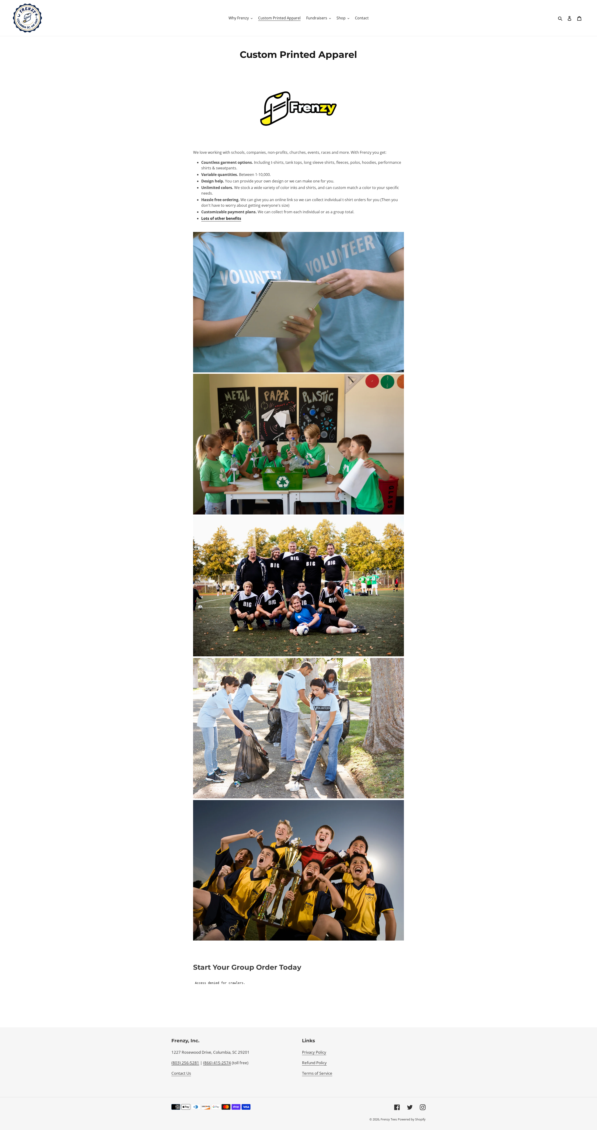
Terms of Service (317, 1073)
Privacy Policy (314, 1052)
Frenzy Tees (389, 1119)
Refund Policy (314, 1062)
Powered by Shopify (412, 1119)
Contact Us (181, 1073)
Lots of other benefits (221, 218)
